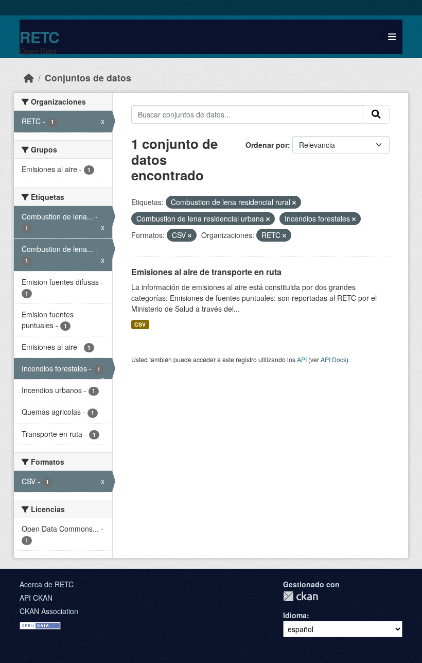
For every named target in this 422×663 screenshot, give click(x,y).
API (302, 359)
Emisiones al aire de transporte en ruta (206, 272)
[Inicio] (29, 77)
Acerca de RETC (47, 584)
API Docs (333, 359)
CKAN (300, 596)
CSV (140, 324)
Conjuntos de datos (88, 77)
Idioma (295, 615)
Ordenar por (266, 145)
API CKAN (36, 597)
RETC (39, 37)
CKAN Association (49, 611)
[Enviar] (376, 114)
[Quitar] (294, 202)
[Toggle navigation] (391, 36)
